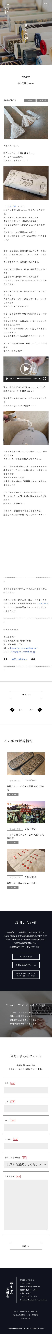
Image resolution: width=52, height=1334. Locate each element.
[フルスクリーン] (44, 378)
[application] (26, 369)
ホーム (15, 1311)
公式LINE (43, 603)
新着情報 (35, 1315)
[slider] (24, 378)
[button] (26, 369)
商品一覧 (34, 1311)
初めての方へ (24, 1311)
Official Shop (19, 659)
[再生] (7, 378)
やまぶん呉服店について (21, 1315)
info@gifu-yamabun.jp (23, 651)
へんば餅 (12, 206)
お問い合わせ (26, 1318)
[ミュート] (40, 378)
